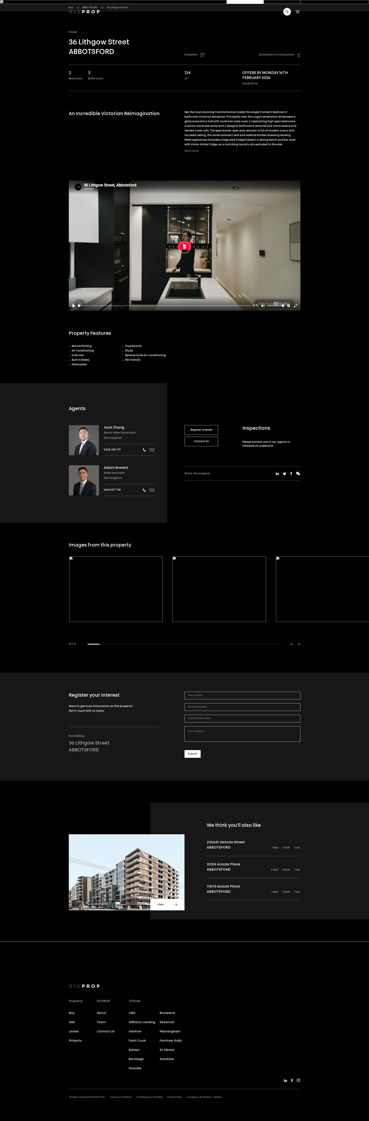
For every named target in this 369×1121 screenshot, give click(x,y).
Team (101, 1022)
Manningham (113, 438)
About (101, 1013)
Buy (72, 1013)
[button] (287, 12)
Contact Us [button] (201, 441)
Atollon (218, 1097)
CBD (132, 1013)
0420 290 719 (112, 450)
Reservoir (167, 1022)
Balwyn (134, 1050)
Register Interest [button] (201, 430)
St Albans (167, 1050)
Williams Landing (142, 1022)
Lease (74, 1031)
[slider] (164, 305)
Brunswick (167, 1013)
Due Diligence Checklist (149, 1097)
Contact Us (106, 1031)
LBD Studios (205, 1097)
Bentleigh (136, 1059)
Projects (75, 1040)
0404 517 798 (112, 490)
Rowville (135, 1068)
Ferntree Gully (171, 1040)
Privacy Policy (174, 1097)
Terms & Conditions (121, 1097)
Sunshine (167, 1059)
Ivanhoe (135, 1031)
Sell (72, 1022)
